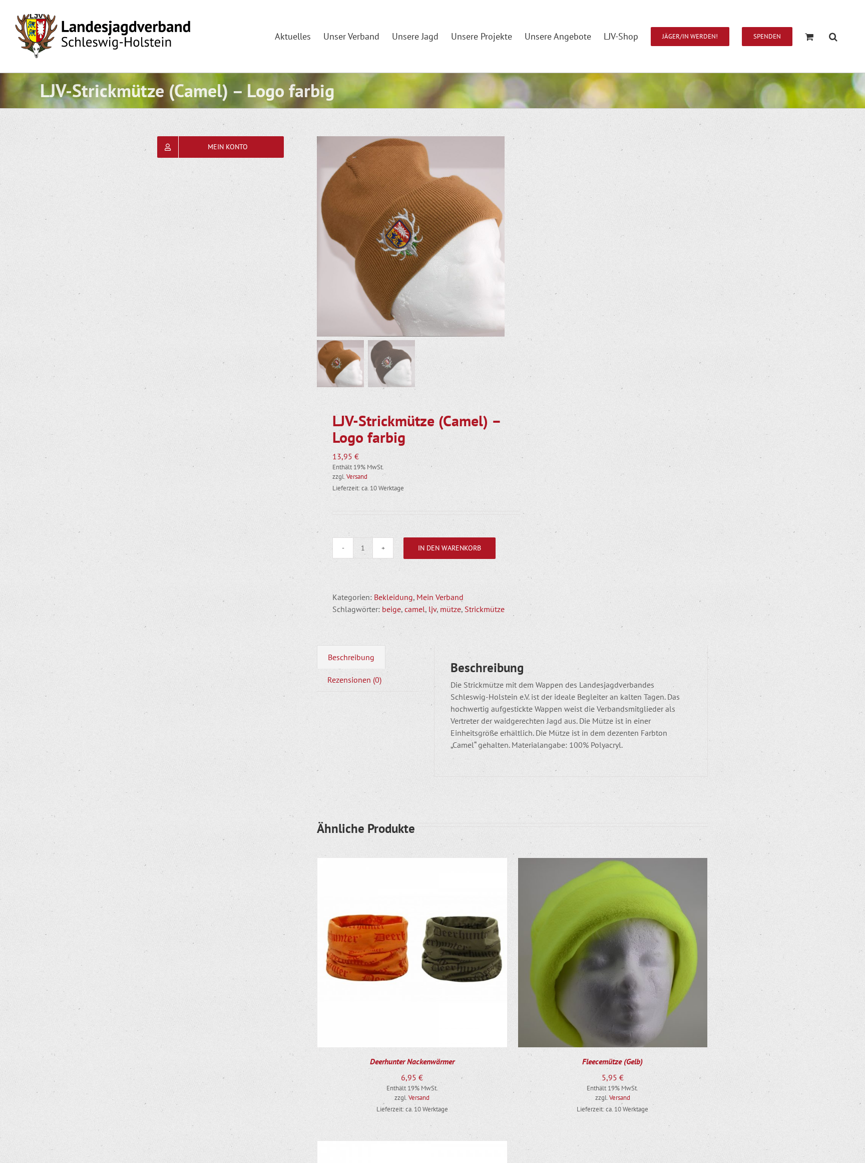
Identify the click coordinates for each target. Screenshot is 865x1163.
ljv (432, 609)
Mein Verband (440, 597)
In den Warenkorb (449, 547)
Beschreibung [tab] (351, 657)
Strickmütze (485, 609)
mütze (450, 609)
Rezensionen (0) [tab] (354, 680)
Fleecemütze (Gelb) (612, 1061)
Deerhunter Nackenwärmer (412, 1061)
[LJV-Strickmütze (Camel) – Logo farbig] (417, 236)
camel (414, 609)
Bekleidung (393, 597)
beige (391, 609)
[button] (833, 36)
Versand (356, 476)
